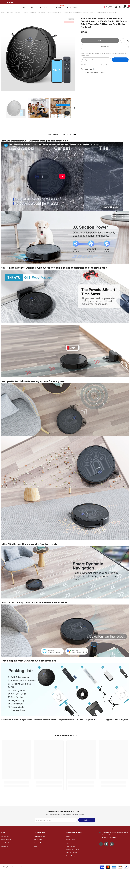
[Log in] (120, 7)
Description (53, 134)
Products (10, 13)
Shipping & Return (70, 134)
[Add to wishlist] (122, 40)
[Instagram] (106, 844)
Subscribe (120, 60)
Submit (87, 820)
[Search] (116, 7)
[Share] (127, 40)
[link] (16, 782)
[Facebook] (101, 844)
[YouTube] (112, 844)
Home (3, 13)
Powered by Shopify (19, 867)
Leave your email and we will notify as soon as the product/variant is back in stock (103, 54)
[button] (2, 108)
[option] (38, 54)
